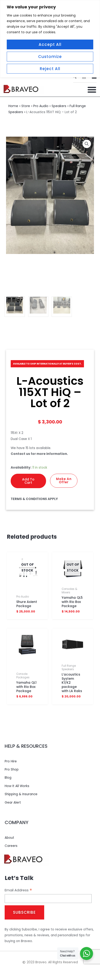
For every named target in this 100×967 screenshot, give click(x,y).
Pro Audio (40, 106)
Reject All (50, 68)
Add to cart (28, 481)
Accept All (50, 44)
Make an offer (64, 480)
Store (25, 106)
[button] (92, 90)
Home (13, 106)
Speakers (59, 106)
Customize (50, 56)
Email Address (18, 890)
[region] (50, 39)
